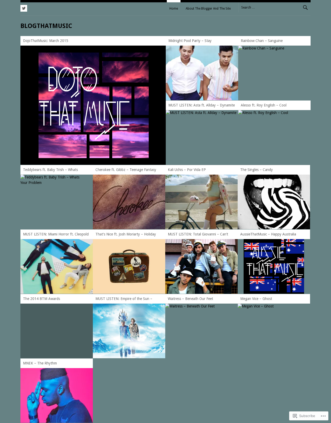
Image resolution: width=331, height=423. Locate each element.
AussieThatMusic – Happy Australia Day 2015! (268, 235)
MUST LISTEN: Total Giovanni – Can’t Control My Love (198, 235)
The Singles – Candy (256, 170)
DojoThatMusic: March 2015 (45, 41)
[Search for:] (274, 7)
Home (173, 8)
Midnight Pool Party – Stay (190, 41)
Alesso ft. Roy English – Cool (264, 105)
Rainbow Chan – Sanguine (262, 41)
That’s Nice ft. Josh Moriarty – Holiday (125, 234)
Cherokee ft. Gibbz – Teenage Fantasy (125, 170)
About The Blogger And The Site (208, 8)
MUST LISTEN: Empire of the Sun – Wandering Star (123, 300)
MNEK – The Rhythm (40, 363)
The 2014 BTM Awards (41, 299)
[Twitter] (23, 7)
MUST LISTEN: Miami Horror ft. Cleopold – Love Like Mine (56, 235)
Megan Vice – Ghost (256, 299)
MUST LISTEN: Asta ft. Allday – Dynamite (201, 105)
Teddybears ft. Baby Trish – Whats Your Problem (50, 171)
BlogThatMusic (46, 26)
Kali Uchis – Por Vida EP (187, 170)
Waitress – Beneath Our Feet (190, 299)
